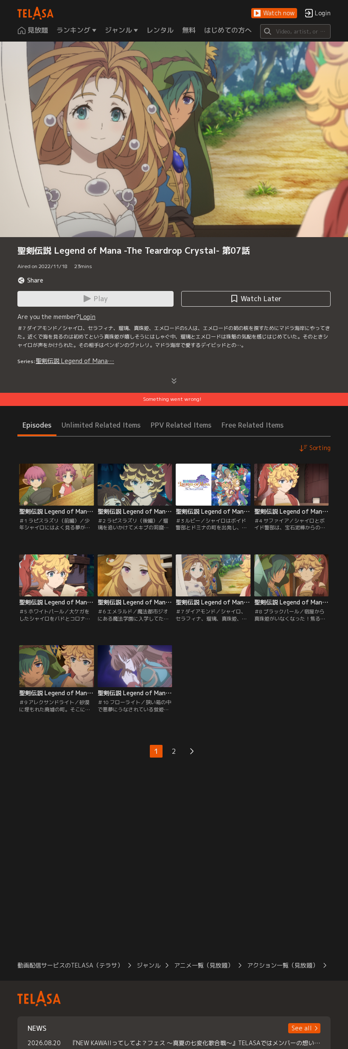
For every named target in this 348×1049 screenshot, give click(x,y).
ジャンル (148, 965)
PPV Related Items (181, 425)
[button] (274, 13)
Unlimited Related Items (101, 425)
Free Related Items (252, 425)
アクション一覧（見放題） (282, 965)
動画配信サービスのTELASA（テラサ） (70, 965)
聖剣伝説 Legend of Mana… (75, 361)
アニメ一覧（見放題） (203, 965)
